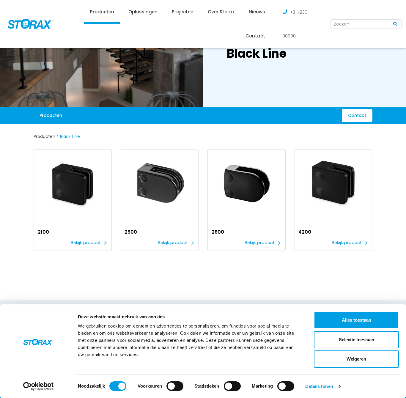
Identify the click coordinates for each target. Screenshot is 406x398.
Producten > (46, 136)
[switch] (174, 386)
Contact (255, 36)
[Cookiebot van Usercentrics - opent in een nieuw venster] (38, 386)
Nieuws (257, 12)
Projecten (182, 12)
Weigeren (356, 358)
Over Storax (221, 12)
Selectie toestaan (356, 339)
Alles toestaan (356, 320)
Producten (102, 12)
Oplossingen (143, 12)
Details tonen (319, 386)
